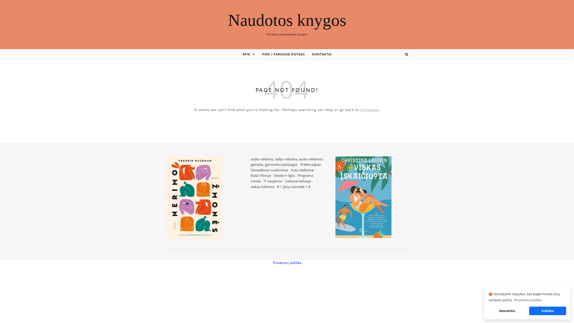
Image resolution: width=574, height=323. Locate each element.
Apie (246, 54)
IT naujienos (273, 181)
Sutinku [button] (547, 311)
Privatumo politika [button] (527, 300)
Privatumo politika (287, 262)
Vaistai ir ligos (284, 175)
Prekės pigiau (310, 164)
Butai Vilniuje (261, 175)
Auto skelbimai (302, 170)
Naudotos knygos (287, 20)
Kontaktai (322, 54)
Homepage (370, 109)
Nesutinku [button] (507, 311)
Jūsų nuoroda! (293, 186)
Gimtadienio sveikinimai (269, 170)
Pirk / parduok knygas (283, 54)
